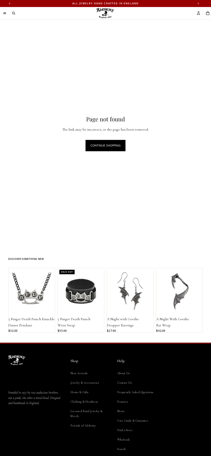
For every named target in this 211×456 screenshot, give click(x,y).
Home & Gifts (79, 392)
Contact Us (124, 382)
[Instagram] (18, 435)
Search (121, 449)
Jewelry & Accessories (84, 382)
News (120, 411)
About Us (123, 373)
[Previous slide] (13, 291)
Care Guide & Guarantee (132, 420)
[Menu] (4, 13)
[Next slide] (50, 291)
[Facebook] (10, 435)
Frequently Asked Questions (135, 392)
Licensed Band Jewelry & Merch (86, 413)
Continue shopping (105, 145)
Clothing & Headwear (84, 401)
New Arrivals (79, 373)
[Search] (13, 13)
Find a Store (125, 430)
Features (122, 401)
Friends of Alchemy (83, 425)
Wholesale (123, 439)
